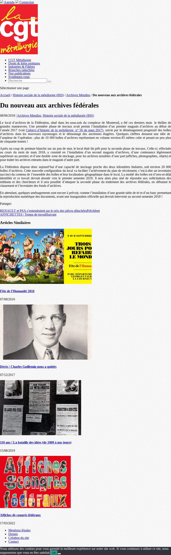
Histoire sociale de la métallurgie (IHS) (38, 95)
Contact (13, 541)
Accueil (5, 95)
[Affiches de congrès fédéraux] (35, 507)
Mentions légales (19, 530)
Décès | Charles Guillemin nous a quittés (28, 366)
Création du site (18, 538)
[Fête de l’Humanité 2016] (46, 282)
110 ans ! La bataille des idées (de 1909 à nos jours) (35, 442)
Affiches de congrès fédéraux (20, 515)
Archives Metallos (78, 95)
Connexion (26, 2)
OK (54, 552)
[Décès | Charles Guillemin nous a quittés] (46, 358)
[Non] (59, 553)
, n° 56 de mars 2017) (64, 130)
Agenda (9, 2)
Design (13, 534)
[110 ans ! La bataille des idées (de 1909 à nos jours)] (40, 434)
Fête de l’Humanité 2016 (17, 291)
